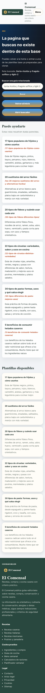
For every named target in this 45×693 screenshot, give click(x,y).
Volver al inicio (22, 103)
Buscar (22, 94)
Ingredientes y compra (15, 650)
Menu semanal (11, 656)
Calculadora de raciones (15, 659)
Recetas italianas (12, 633)
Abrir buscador (22, 112)
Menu (38, 12)
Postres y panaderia (13, 639)
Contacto (8, 673)
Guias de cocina (11, 653)
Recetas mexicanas (13, 636)
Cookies (8, 683)
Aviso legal (9, 676)
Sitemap (8, 686)
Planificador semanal (14, 663)
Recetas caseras (12, 629)
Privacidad (9, 680)
